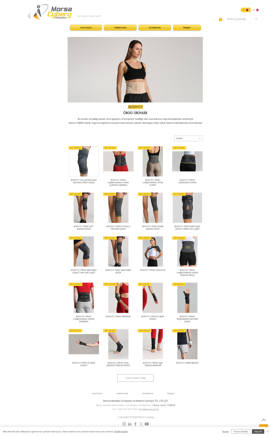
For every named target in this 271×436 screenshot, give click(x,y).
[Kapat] (267, 431)
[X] (141, 424)
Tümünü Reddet (240, 431)
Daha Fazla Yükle (135, 378)
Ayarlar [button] (225, 431)
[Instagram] (124, 424)
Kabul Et (258, 431)
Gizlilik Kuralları (121, 431)
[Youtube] (146, 424)
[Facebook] (135, 424)
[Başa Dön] (264, 420)
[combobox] (188, 138)
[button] (220, 19)
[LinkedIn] (129, 424)
